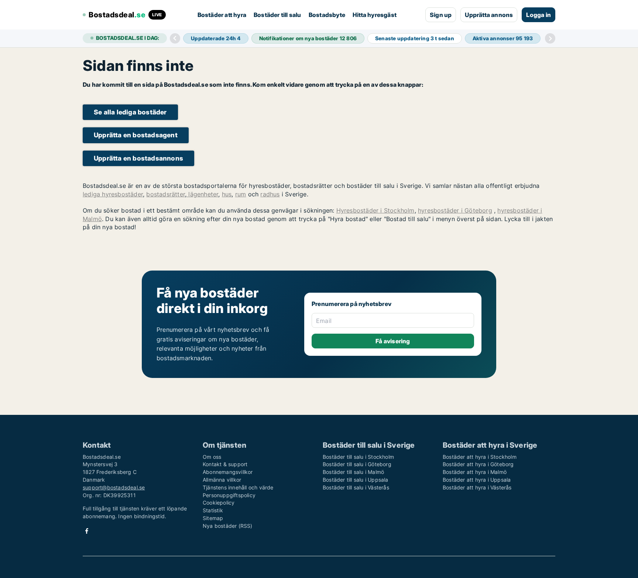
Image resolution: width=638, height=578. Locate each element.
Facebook (87, 531)
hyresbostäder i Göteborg (455, 210)
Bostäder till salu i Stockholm (358, 457)
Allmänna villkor (222, 479)
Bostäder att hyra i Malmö (475, 472)
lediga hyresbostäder (113, 194)
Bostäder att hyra (222, 14)
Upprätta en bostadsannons (138, 158)
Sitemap (213, 518)
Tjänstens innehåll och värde (238, 487)
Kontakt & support (225, 464)
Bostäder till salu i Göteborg (357, 464)
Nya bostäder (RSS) (228, 526)
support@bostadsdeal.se (114, 487)
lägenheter (202, 194)
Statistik (213, 510)
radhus (269, 194)
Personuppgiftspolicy (229, 495)
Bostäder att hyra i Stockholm (480, 457)
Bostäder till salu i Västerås (356, 487)
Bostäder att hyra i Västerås (477, 487)
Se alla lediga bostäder (130, 112)
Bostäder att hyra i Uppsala (477, 479)
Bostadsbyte (327, 14)
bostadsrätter (165, 194)
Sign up (441, 14)
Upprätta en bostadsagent (136, 135)
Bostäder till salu (277, 14)
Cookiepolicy (218, 502)
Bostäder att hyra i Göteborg (478, 464)
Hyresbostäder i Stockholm (375, 210)
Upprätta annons (489, 14)
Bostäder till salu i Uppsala (355, 479)
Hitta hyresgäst (375, 14)
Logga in (538, 14)
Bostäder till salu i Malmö (353, 472)
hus (227, 194)
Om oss (212, 457)
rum (240, 194)
